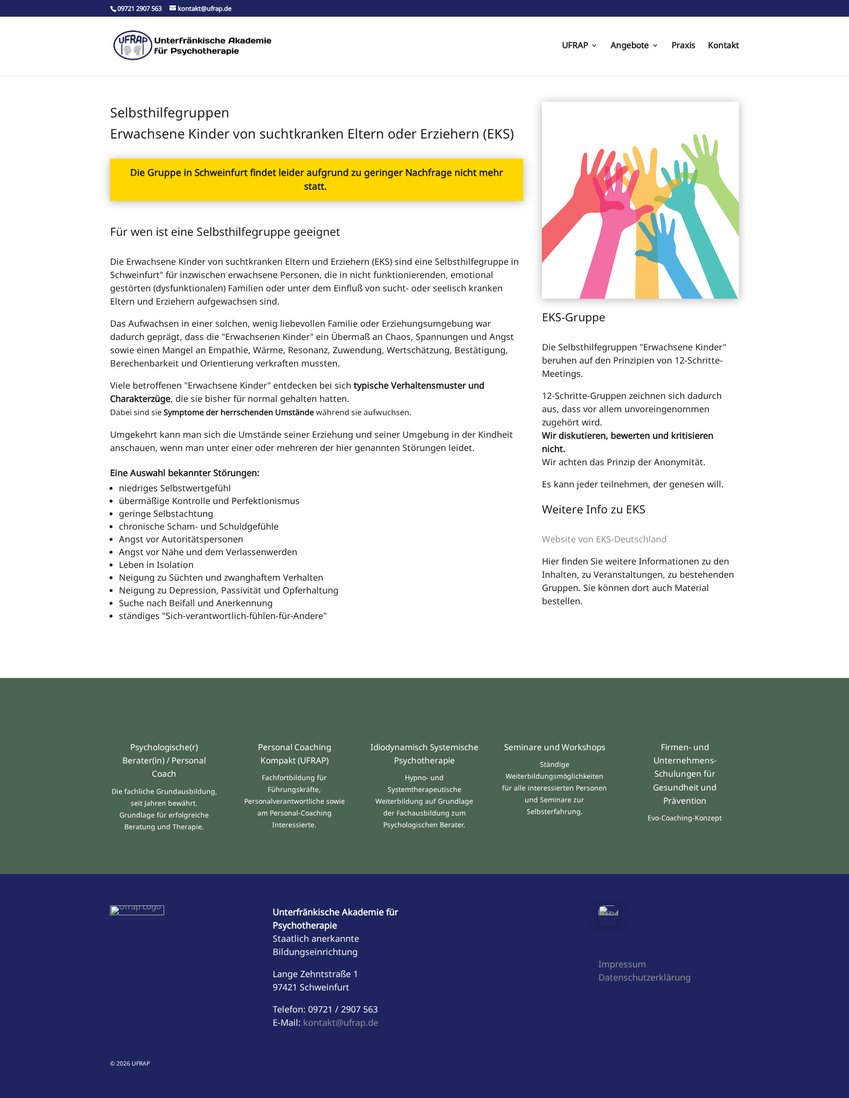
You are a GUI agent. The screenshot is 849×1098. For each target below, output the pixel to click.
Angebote (630, 46)
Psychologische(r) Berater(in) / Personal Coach (164, 760)
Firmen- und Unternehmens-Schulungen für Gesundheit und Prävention (684, 773)
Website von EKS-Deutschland (604, 539)
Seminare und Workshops (554, 747)
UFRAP (575, 46)
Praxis (683, 46)
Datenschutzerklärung (644, 977)
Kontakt (723, 46)
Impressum (622, 964)
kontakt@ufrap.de (340, 1022)
